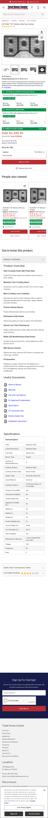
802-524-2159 (13, 774)
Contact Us (6, 753)
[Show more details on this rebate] (44, 92)
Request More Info (25, 168)
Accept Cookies (34, 814)
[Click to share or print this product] (41, 32)
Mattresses (6, 733)
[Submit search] (42, 14)
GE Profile (13, 141)
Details (41, 129)
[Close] (44, 790)
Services (5, 747)
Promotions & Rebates (10, 742)
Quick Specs (13, 405)
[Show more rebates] (44, 104)
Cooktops (22, 20)
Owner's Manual (14, 385)
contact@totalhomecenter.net (18, 776)
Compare (16, 236)
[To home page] (18, 7)
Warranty (11, 390)
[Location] (32, 7)
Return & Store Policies (10, 756)
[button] (3, 7)
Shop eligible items (9, 98)
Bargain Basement (8, 739)
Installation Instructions (17, 421)
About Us (5, 750)
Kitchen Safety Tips (16, 416)
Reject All (13, 814)
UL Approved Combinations (19, 400)
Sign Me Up (24, 709)
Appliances (5, 20)
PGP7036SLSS (12, 143)
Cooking (13, 20)
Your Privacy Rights (24, 807)
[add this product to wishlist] (41, 37)
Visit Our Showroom (18, 2)
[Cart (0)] (44, 7)
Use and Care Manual (17, 395)
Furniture (5, 730)
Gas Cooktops (31, 20)
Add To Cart (24, 162)
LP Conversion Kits (16, 411)
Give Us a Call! (34, 2)
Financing (5, 745)
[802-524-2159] (38, 7)
